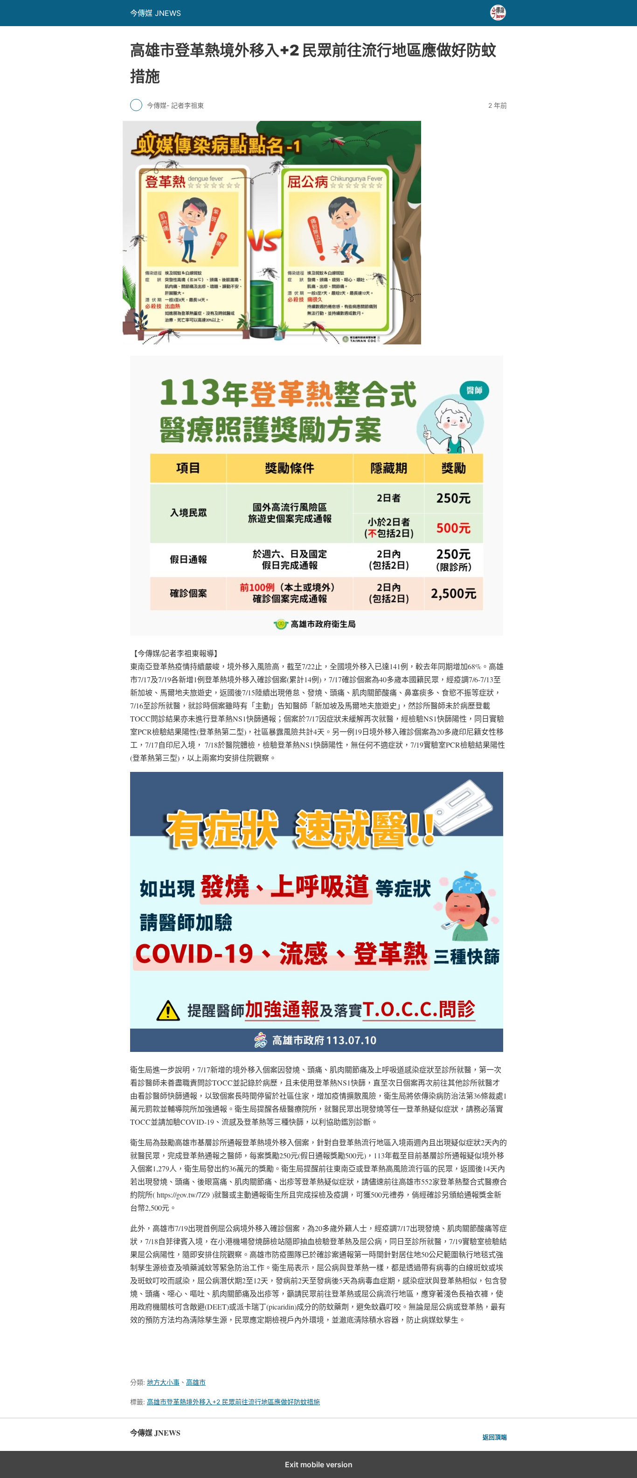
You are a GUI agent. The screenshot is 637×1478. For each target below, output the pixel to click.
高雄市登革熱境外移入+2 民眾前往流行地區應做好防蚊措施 (233, 1402)
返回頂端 (495, 1437)
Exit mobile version (319, 1464)
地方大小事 (163, 1382)
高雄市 (196, 1382)
